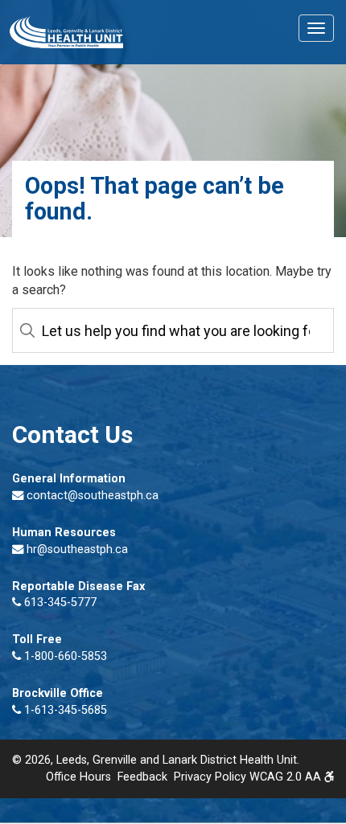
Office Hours (78, 777)
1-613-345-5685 (64, 710)
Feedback (142, 777)
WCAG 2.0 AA (286, 777)
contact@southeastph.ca (93, 495)
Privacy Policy (210, 777)
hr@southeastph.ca (77, 549)
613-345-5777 (59, 602)
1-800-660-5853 (64, 656)
